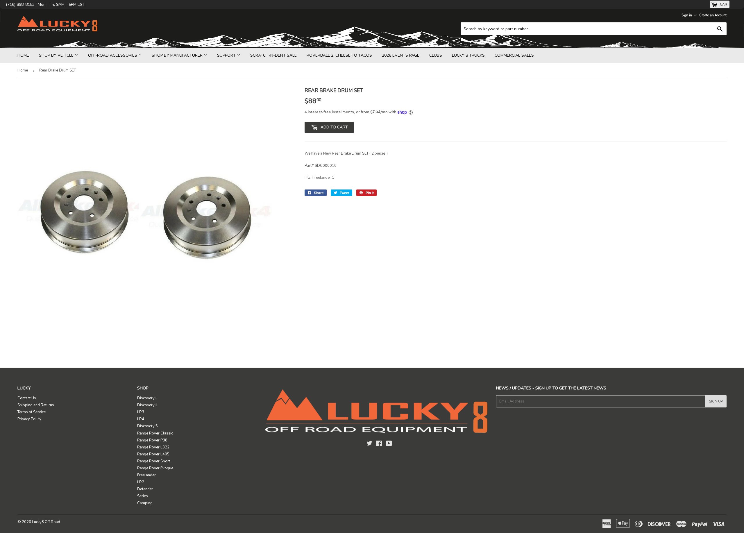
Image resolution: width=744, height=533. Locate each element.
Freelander (146, 475)
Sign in (687, 15)
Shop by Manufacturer (178, 55)
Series (142, 496)
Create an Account (713, 15)
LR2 (140, 482)
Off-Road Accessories (113, 55)
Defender (145, 489)
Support (227, 55)
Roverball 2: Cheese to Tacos (339, 55)
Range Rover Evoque (155, 468)
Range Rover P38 (152, 440)
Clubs (435, 55)
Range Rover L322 (153, 447)
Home (23, 55)
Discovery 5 (147, 426)
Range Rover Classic (155, 433)
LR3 (140, 412)
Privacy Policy (29, 419)
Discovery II (147, 405)
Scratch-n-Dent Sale (273, 55)
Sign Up (716, 401)
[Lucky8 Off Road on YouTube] (389, 444)
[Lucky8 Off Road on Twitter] (369, 444)
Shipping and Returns (35, 405)
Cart (724, 4)
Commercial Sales (514, 55)
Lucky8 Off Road (46, 522)
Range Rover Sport (153, 461)
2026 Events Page (400, 55)
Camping (145, 503)
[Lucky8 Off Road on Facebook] (379, 444)
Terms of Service (31, 412)
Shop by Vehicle (57, 55)
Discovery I (146, 398)
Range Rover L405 (153, 454)
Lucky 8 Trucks (468, 55)
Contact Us (26, 398)
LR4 (140, 419)
